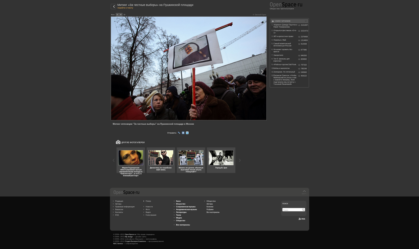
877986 (304, 50)
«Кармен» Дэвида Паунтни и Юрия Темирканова (285, 26)
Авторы (118, 204)
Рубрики (210, 209)
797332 (304, 65)
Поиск (285, 204)
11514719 (304, 31)
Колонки (210, 207)
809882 (304, 59)
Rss (303, 219)
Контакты (119, 212)
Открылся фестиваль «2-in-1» (285, 31)
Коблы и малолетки (281, 68)
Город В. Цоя (221, 168)
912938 (304, 44)
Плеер (148, 201)
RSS (117, 215)
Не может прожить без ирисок (282, 50)
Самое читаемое (283, 21)
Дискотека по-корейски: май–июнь (161, 169)
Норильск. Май (279, 40)
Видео (148, 212)
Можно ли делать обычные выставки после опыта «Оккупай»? (191, 170)
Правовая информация (125, 207)
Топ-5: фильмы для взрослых (281, 60)
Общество (275, 9)
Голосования (151, 215)
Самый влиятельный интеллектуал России (282, 45)
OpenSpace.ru (130, 234)
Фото (148, 209)
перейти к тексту (125, 8)
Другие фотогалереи (133, 142)
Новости (149, 207)
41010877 (304, 25)
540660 (304, 72)
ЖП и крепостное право (283, 36)
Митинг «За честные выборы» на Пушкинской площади (155, 5)
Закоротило (278, 55)
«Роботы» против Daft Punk (284, 64)
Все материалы (213, 212)
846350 (304, 55)
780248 (304, 69)
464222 (304, 76)
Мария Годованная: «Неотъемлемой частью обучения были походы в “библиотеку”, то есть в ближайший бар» (130, 172)
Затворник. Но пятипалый (284, 72)
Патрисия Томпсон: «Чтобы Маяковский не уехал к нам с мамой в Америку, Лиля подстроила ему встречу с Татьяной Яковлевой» (284, 79)
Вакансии (119, 209)
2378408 (304, 37)
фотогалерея (287, 9)
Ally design (129, 237)
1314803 (304, 40)
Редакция (119, 201)
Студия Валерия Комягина (135, 241)
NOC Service (118, 243)
